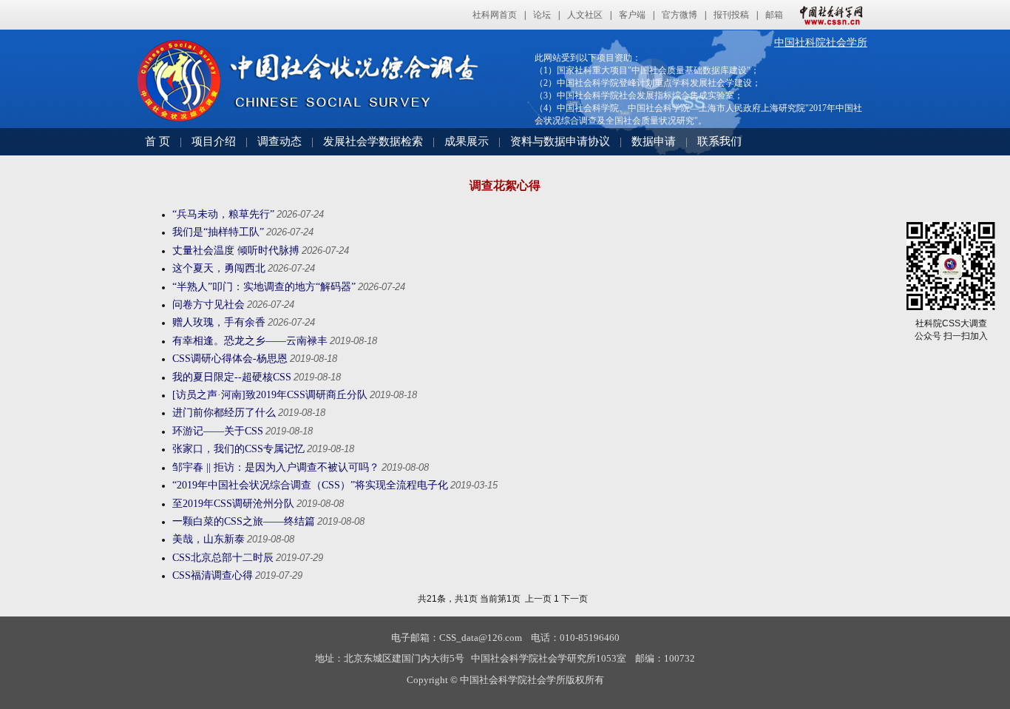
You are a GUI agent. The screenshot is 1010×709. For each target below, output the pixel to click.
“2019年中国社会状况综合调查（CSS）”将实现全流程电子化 (310, 485)
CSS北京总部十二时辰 (223, 557)
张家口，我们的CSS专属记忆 (238, 448)
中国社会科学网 (828, 15)
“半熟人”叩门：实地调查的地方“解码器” (264, 286)
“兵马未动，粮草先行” (223, 214)
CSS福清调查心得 (212, 575)
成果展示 (466, 141)
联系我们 (719, 141)
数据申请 (653, 141)
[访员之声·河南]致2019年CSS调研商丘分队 (269, 394)
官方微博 (679, 15)
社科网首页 (494, 15)
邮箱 (774, 15)
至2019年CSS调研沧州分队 (233, 503)
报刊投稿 (731, 15)
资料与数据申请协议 (560, 141)
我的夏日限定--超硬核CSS (231, 377)
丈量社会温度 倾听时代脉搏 (235, 250)
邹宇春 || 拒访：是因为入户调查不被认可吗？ (275, 467)
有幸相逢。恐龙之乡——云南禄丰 (250, 340)
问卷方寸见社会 (208, 304)
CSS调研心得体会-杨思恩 (230, 358)
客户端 (632, 15)
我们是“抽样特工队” (218, 232)
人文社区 (585, 15)
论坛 (542, 15)
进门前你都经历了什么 (224, 412)
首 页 (157, 141)
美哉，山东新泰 (208, 539)
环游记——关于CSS (217, 431)
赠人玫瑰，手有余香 (218, 322)
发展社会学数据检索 (373, 141)
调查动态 (279, 141)
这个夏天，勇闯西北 (218, 268)
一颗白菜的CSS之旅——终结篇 (243, 521)
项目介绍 (214, 141)
